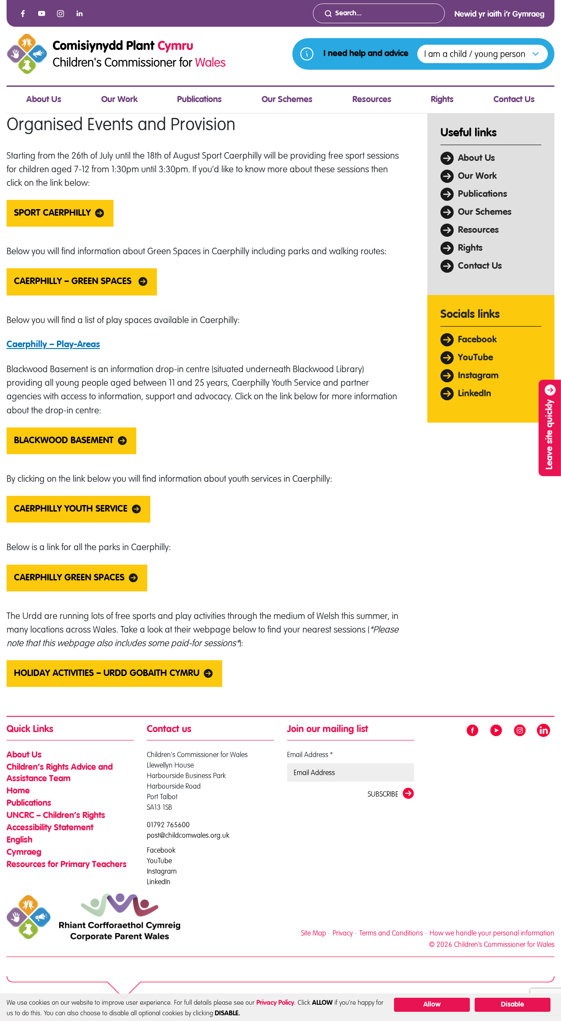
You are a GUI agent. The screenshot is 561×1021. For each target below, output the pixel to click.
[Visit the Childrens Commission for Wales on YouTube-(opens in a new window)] (42, 13)
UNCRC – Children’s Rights (56, 815)
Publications (199, 100)
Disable (512, 1004)
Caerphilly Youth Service (71, 509)
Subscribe (383, 794)
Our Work (119, 100)
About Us (43, 100)
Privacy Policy (275, 1003)
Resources (371, 100)
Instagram (478, 376)
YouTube (475, 358)
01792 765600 (168, 825)
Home (18, 791)
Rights (442, 100)
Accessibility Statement (50, 828)
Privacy (343, 933)
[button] (482, 54)
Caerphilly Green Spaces (69, 578)
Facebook (477, 340)
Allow (431, 1004)
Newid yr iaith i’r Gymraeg (499, 14)
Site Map (313, 933)
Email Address (310, 754)
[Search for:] (379, 13)
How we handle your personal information (492, 933)
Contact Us (514, 100)
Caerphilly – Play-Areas (53, 344)
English (19, 840)
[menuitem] (44, 100)
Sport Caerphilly (52, 213)
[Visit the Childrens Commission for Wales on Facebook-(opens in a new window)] (23, 13)
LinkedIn (474, 393)
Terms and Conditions (391, 933)
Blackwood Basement (64, 440)
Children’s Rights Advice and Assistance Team (60, 773)
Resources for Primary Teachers (67, 865)
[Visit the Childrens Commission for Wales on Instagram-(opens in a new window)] (60, 13)
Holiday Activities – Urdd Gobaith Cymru (106, 673)
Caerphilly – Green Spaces (74, 281)
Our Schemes (287, 100)
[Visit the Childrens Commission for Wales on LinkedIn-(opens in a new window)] (79, 13)
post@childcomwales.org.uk (188, 835)
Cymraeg (24, 852)
